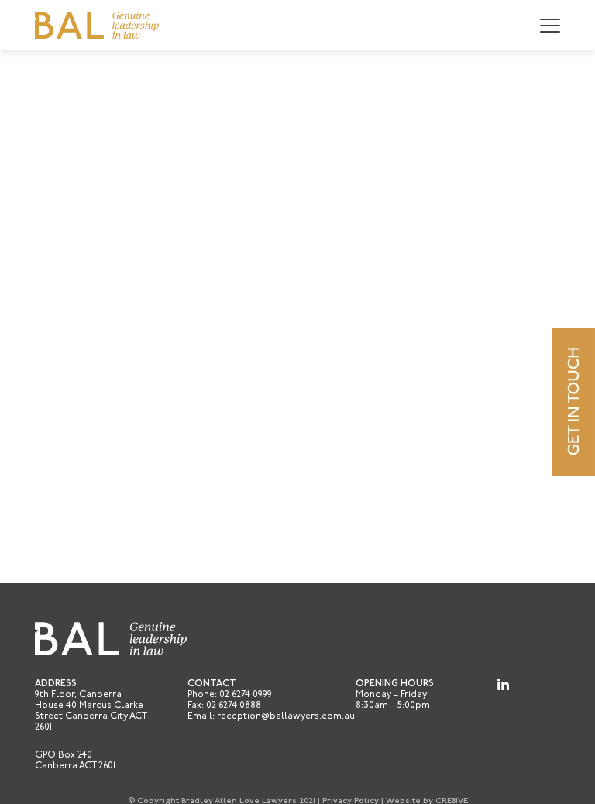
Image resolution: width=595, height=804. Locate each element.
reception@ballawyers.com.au (286, 716)
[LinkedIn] (503, 684)
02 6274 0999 (245, 694)
